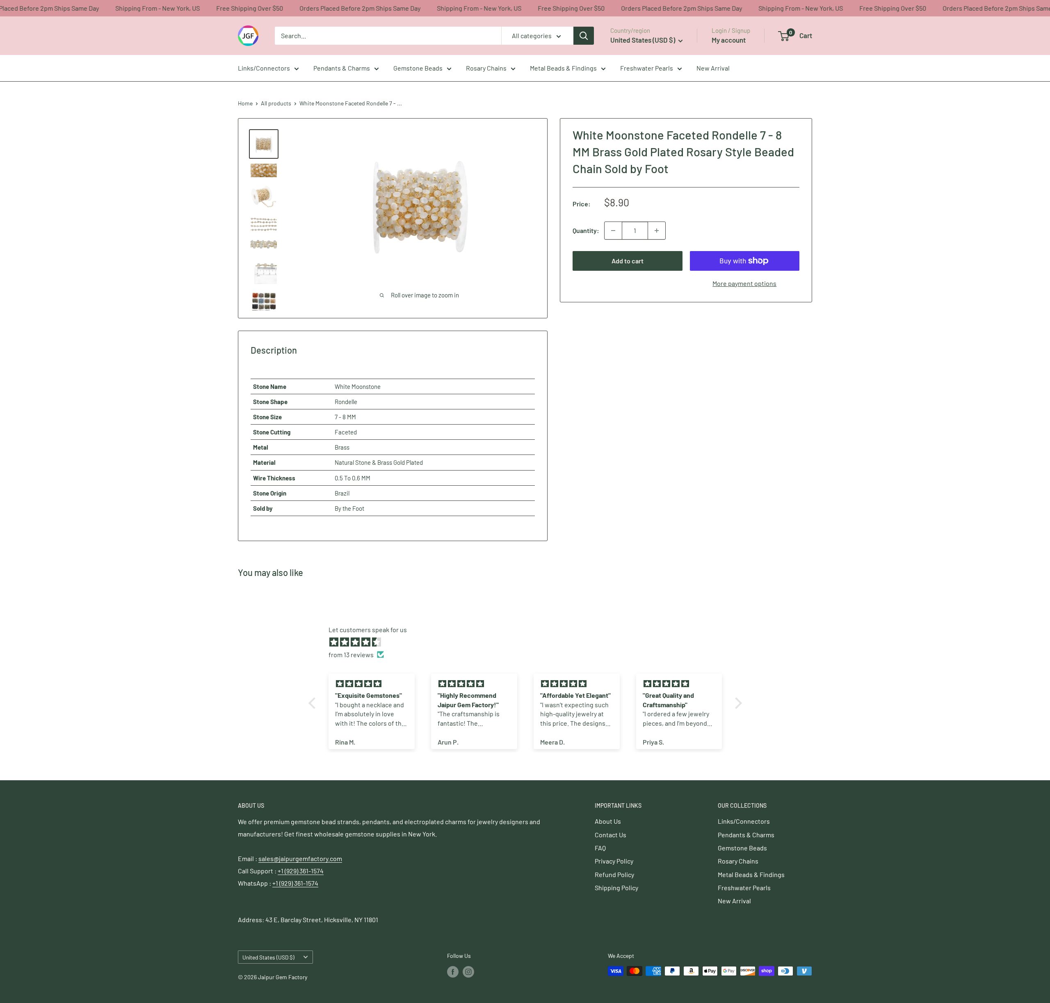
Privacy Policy (614, 861)
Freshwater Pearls (646, 68)
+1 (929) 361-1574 (301, 871)
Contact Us (610, 834)
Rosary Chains (486, 68)
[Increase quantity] (656, 230)
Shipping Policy (616, 887)
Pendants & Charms (341, 68)
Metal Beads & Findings (563, 68)
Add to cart (628, 261)
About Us (608, 821)
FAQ (600, 848)
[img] (529, 642)
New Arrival (713, 68)
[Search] (583, 36)
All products (276, 103)
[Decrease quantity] (613, 230)
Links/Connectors (264, 68)
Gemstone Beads (418, 68)
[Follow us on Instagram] (468, 972)
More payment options (744, 283)
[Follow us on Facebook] (453, 972)
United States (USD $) (268, 957)
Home (245, 103)
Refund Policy (614, 874)
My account (729, 40)
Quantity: (586, 230)
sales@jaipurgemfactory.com (300, 858)
